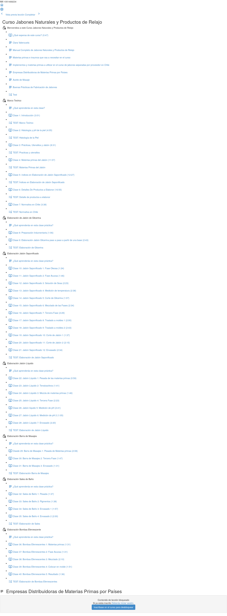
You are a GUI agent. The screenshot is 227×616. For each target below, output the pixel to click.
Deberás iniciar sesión (122, 603)
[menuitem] (2, 10)
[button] (2, 5)
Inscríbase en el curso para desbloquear (113, 607)
